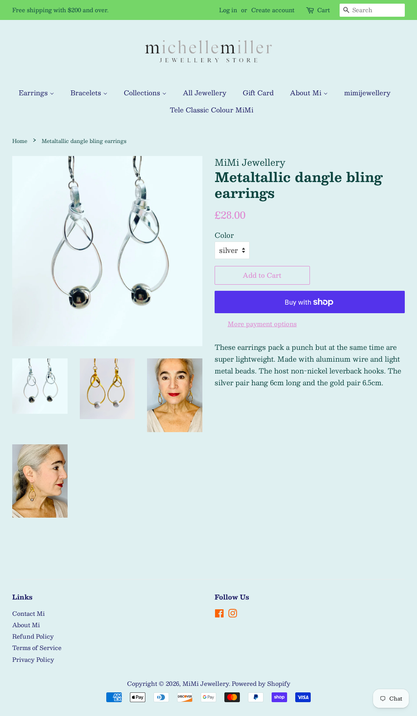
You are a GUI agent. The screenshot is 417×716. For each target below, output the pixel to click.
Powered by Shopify (261, 683)
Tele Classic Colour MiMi (211, 109)
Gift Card (258, 92)
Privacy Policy (33, 659)
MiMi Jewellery (205, 683)
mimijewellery (367, 92)
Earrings (34, 92)
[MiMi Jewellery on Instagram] (232, 614)
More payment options (262, 323)
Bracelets (86, 92)
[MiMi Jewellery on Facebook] (219, 614)
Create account (272, 10)
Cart (323, 10)
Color (224, 235)
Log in (228, 10)
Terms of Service (36, 647)
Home (19, 140)
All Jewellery (204, 92)
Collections (143, 92)
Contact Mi (28, 613)
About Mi (306, 92)
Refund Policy (33, 636)
